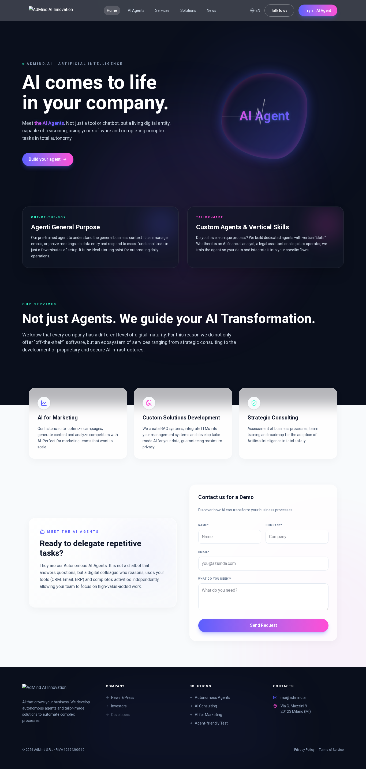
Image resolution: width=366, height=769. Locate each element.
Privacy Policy (304, 750)
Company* (274, 525)
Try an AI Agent (318, 10)
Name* (203, 525)
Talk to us (279, 10)
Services (162, 10)
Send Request (263, 625)
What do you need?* (215, 578)
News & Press (122, 697)
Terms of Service (331, 750)
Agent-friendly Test (211, 723)
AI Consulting (206, 706)
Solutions (188, 10)
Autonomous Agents (212, 697)
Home (112, 10)
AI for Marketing (208, 714)
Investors (119, 706)
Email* (203, 551)
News (211, 10)
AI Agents (136, 10)
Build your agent (45, 159)
